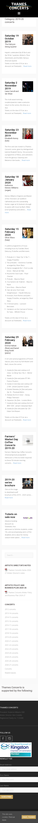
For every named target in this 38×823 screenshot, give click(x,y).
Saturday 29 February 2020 (12, 345)
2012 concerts (10, 609)
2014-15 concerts (11, 617)
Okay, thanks (29, 817)
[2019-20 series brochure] (27, 483)
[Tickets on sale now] (27, 518)
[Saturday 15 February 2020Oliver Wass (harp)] (27, 233)
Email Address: (6, 765)
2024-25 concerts (11, 657)
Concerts (8, 669)
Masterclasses (10, 673)
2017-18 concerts (11, 629)
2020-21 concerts (11, 641)
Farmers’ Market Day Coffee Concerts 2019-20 (11, 442)
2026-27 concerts (11, 665)
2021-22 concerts (11, 645)
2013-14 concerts (11, 613)
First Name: (4, 775)
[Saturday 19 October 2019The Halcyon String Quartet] (27, 39)
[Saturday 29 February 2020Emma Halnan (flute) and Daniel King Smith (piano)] (27, 341)
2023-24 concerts (11, 653)
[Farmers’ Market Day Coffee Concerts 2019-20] (27, 440)
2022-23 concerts (11, 649)
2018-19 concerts (11, 633)
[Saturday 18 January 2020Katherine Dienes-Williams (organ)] (27, 180)
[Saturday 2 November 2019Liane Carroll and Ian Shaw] (27, 86)
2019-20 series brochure (10, 482)
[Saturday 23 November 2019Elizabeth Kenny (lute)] (27, 133)
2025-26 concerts (11, 661)
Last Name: (4, 785)
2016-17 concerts (11, 625)
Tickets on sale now (11, 516)
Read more (27, 66)
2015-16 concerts (11, 621)
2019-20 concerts (11, 637)
